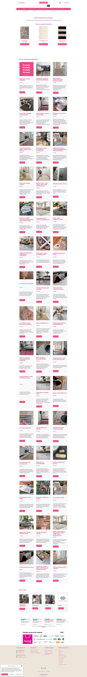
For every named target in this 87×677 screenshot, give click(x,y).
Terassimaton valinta (58, 497)
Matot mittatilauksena (42, 323)
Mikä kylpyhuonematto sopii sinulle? (42, 114)
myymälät (67, 2)
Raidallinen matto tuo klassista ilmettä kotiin (42, 79)
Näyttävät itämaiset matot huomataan (58, 428)
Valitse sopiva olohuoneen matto (58, 219)
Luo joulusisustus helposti (26, 283)
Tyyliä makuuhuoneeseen (26, 567)
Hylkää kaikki (12, 674)
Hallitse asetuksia (19, 674)
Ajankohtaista (53, 11)
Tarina (46, 605)
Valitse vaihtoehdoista (24, 44)
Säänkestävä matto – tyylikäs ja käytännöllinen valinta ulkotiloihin (60, 149)
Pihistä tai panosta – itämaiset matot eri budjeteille (24, 359)
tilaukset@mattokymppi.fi (22, 657)
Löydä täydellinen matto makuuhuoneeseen (26, 377)
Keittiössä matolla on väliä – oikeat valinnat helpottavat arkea (42, 568)
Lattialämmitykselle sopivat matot (24, 463)
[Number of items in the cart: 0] (62, 3)
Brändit (60, 605)
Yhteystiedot (60, 654)
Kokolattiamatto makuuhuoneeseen (58, 288)
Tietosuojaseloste (61, 658)
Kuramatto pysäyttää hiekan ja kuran (25, 114)
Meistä (43, 11)
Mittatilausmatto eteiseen (60, 183)
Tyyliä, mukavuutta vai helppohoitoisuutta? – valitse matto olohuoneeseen (59, 533)
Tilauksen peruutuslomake (62, 664)
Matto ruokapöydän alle (59, 393)
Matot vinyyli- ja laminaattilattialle (41, 358)
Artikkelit (60, 652)
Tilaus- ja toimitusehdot (62, 657)
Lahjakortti (60, 662)
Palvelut (35, 11)
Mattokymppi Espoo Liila (34, 649)
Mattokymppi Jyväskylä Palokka (35, 652)
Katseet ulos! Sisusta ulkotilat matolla (24, 533)
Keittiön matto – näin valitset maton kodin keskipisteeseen (42, 184)
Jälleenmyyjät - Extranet (48, 651)
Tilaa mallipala (60, 661)
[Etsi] (48, 6)
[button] (27, 9)
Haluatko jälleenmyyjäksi (48, 650)
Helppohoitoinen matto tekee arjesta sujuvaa (59, 359)
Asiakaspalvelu (25, 11)
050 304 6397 (20, 651)
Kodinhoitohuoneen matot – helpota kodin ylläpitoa (25, 149)
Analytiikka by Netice (43, 675)
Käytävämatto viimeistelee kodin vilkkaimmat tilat (58, 80)
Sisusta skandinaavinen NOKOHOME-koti (59, 323)
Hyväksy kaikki (4, 674)
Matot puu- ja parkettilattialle (40, 463)
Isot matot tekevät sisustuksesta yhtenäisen (43, 219)
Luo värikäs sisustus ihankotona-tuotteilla (25, 323)
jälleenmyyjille (21, 2)
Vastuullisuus (35, 605)
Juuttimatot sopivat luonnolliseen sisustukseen (41, 149)
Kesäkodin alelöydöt (25, 428)
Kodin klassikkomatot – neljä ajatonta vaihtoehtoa (25, 254)
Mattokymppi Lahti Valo (34, 651)
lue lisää (22, 92)
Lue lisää (22, 608)
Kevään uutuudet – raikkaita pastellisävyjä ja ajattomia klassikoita (26, 219)
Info (63, 11)
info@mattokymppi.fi (21, 652)
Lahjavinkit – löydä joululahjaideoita (41, 254)
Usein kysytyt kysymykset (62, 655)
